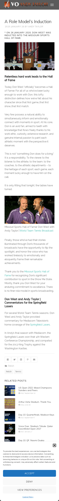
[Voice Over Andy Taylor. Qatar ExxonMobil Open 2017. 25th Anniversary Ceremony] (10, 429)
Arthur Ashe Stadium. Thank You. (34, 402)
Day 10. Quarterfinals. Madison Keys (36, 414)
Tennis (18, 371)
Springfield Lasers (40, 324)
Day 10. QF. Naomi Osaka (31, 440)
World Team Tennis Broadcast (36, 230)
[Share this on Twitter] (14, 360)
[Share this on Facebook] (8, 360)
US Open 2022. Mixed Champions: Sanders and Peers (35, 389)
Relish (11, 366)
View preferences (29, 490)
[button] (54, 445)
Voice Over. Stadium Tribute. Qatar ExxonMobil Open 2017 (35, 427)
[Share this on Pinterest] (28, 360)
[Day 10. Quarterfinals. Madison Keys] (10, 416)
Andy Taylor (35, 26)
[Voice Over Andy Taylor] (26, 4)
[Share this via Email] (34, 360)
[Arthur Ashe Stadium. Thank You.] (10, 403)
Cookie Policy (28, 497)
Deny (29, 481)
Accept (29, 473)
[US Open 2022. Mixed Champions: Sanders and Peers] (10, 390)
